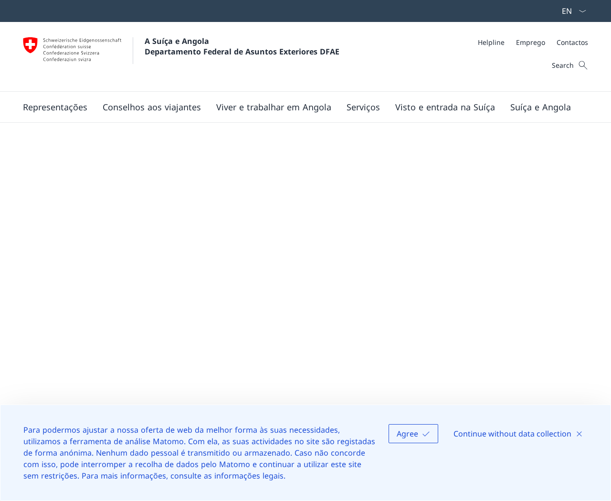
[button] (55, 107)
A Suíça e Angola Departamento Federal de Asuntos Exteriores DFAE (242, 46)
